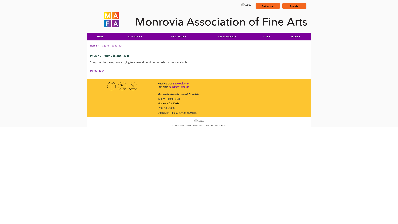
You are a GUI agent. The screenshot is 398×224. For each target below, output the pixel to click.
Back (101, 70)
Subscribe (268, 5)
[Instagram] (133, 86)
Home (93, 45)
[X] (122, 86)
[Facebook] (111, 86)
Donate (294, 5)
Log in (248, 4)
